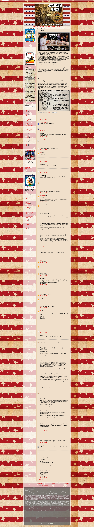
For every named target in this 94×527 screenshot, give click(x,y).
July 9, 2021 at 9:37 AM (43, 178)
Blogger (52, 523)
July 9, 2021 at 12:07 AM (43, 119)
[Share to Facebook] (55, 112)
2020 (27, 141)
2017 (27, 145)
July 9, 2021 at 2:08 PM (43, 284)
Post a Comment (41, 479)
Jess (40, 127)
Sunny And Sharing (29, 129)
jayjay (41, 260)
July (27, 124)
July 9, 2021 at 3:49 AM (43, 149)
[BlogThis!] (53, 112)
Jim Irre (41, 152)
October (28, 120)
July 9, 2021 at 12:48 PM (43, 262)
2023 (27, 114)
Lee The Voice (42, 293)
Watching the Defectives (44, 430)
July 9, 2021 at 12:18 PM (43, 257)
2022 (27, 115)
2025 (27, 111)
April (27, 136)
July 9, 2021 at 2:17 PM (43, 295)
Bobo (41, 265)
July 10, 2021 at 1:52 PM (43, 427)
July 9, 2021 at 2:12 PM (43, 290)
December (28, 203)
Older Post (67, 483)
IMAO (25, 169)
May (27, 220)
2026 (27, 110)
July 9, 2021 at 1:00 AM (43, 136)
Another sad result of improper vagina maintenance (51, 246)
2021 (27, 116)
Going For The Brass (29, 125)
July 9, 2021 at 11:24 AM (43, 192)
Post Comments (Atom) (45, 485)
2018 (27, 144)
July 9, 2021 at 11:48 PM (43, 332)
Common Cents (27, 167)
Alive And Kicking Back (29, 130)
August (28, 123)
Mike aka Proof (42, 139)
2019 (27, 228)
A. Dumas (41, 445)
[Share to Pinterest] (56, 112)
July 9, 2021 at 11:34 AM (43, 209)
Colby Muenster (42, 195)
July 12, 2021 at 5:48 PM (43, 442)
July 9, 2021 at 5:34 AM (43, 161)
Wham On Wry (28, 217)
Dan (40, 298)
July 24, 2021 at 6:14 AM (43, 477)
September (28, 207)
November (28, 119)
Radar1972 (41, 181)
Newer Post (39, 483)
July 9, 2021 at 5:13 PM (43, 307)
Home (53, 483)
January (28, 140)
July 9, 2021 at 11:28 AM (43, 201)
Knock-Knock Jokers (29, 128)
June (27, 133)
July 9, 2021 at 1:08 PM (43, 275)
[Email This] (52, 112)
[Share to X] (54, 112)
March (28, 137)
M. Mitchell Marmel (43, 122)
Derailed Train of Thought (30, 212)
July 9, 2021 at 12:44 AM (43, 130)
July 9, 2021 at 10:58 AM (43, 187)
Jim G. (41, 310)
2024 (27, 198)
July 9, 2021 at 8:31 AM (43, 172)
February (28, 224)
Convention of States (28, 168)
